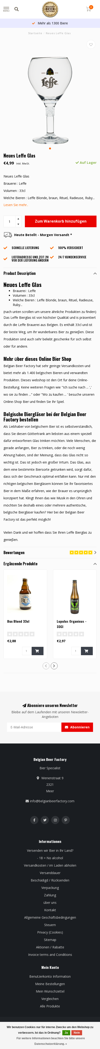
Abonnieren (79, 727)
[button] (50, 148)
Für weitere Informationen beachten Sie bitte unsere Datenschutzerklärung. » (51, 1041)
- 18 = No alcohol (50, 858)
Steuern (50, 925)
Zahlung (50, 895)
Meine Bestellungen (50, 984)
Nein (77, 1032)
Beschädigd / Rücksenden (50, 880)
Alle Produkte (50, 1006)
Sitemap (50, 939)
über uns (50, 902)
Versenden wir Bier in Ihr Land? (50, 850)
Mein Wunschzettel (50, 991)
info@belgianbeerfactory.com (52, 801)
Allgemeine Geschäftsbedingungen (50, 917)
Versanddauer (50, 873)
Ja (66, 1032)
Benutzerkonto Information (50, 976)
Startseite (35, 33)
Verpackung (50, 887)
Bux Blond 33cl (18, 621)
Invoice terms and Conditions (50, 954)
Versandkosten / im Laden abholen (50, 865)
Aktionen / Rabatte (50, 947)
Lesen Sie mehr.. (15, 205)
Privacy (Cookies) (50, 932)
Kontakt (50, 910)
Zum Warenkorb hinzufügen (61, 221)
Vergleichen (50, 998)
